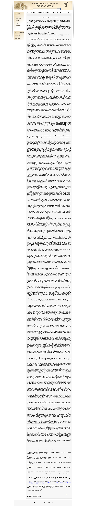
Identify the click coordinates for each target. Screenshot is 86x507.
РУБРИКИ (17, 15)
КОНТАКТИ (18, 28)
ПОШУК (17, 20)
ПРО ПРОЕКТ (18, 25)
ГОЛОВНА (17, 13)
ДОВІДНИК (17, 23)
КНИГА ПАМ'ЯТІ (19, 18)
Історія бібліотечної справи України (37, 14)
